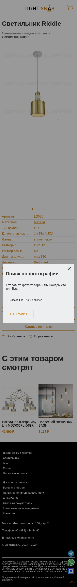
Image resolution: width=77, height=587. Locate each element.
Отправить (20, 314)
